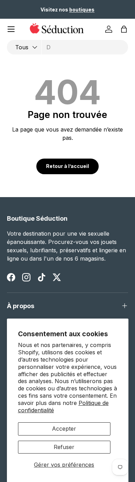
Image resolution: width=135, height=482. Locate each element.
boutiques (81, 9)
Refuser (64, 446)
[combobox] (67, 47)
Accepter (64, 428)
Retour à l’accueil (67, 166)
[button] (124, 29)
